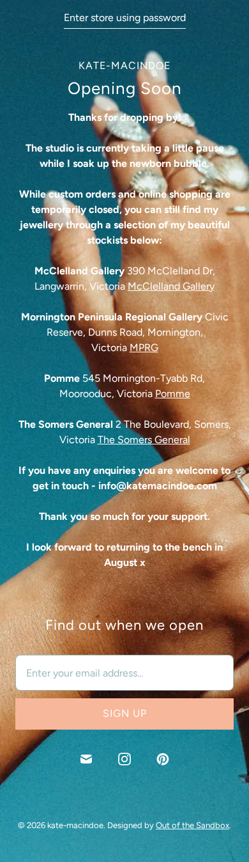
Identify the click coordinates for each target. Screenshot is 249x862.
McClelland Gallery (171, 286)
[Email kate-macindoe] (86, 759)
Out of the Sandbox (192, 825)
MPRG (144, 347)
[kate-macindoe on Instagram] (124, 759)
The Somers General (144, 440)
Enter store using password (125, 18)
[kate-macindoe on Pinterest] (163, 759)
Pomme (172, 394)
